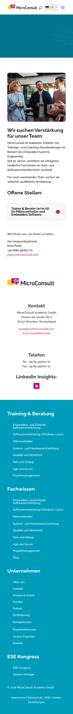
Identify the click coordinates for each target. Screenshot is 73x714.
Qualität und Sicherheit (27, 455)
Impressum (18, 697)
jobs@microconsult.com (22, 255)
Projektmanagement (26, 475)
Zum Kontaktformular (37, 333)
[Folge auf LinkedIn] (36, 386)
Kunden (18, 602)
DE (52, 7)
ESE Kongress (22, 668)
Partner (17, 608)
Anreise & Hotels (23, 595)
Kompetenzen (22, 622)
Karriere (18, 643)
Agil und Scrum (23, 469)
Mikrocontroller (23, 441)
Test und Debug (23, 462)
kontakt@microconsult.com (36, 329)
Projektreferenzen (24, 629)
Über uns (19, 582)
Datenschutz (35, 697)
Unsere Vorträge (23, 674)
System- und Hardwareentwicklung (36, 448)
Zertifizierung (21, 615)
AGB (47, 697)
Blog (16, 557)
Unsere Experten (24, 636)
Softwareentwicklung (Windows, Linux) (38, 434)
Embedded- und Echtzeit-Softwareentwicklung (29, 426)
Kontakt (18, 588)
